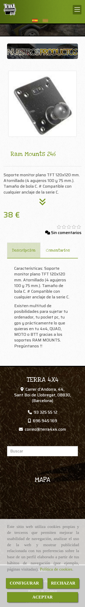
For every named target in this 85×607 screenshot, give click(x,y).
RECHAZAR (63, 583)
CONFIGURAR (24, 583)
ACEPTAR (42, 597)
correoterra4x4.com (45, 429)
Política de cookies (56, 569)
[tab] (23, 250)
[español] (36, 20)
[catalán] (46, 20)
